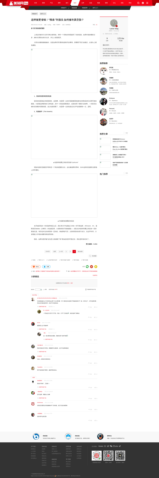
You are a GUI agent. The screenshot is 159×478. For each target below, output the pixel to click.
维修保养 (84, 8)
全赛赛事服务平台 (56, 453)
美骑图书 (44, 465)
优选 (90, 3)
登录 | (68, 283)
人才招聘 (33, 451)
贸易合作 (68, 466)
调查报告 (44, 458)
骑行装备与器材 (65, 260)
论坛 (114, 3)
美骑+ (43, 451)
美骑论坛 (44, 456)
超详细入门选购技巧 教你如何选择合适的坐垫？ (48, 271)
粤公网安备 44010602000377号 (63, 475)
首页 (35, 3)
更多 (127, 133)
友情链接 (79, 458)
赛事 (59, 3)
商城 (130, 3)
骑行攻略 (85, 260)
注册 (72, 283)
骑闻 (43, 3)
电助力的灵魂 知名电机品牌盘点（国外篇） (114, 53)
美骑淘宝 (54, 464)
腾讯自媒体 (69, 453)
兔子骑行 (44, 453)
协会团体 (79, 453)
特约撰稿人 (34, 458)
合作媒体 (79, 456)
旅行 (67, 3)
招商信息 (68, 464)
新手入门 (95, 8)
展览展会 (79, 451)
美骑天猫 (54, 461)
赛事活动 (79, 449)
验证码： (33, 289)
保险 (122, 3)
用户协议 (33, 453)
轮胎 (34, 260)
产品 (51, 3)
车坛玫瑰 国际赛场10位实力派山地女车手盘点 (114, 48)
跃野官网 (68, 449)
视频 (98, 3)
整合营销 (68, 461)
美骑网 (43, 449)
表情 (46, 289)
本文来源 (94, 256)
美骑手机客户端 (42, 306)
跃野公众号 (69, 456)
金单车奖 (44, 462)
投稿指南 (33, 456)
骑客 (106, 3)
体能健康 (74, 8)
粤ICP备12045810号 (75, 475)
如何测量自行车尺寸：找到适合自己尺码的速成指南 (84, 271)
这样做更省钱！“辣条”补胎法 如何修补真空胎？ (114, 55)
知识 (75, 3)
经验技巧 (63, 8)
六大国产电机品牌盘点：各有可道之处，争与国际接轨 (114, 51)
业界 (82, 3)
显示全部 (80, 251)
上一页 (61, 251)
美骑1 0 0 (54, 449)
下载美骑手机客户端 (91, 289)
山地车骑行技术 (52, 260)
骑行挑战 (76, 260)
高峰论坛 (44, 460)
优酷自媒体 (69, 451)
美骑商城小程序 (56, 466)
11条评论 (95, 275)
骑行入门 (41, 260)
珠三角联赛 (54, 451)
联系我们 (33, 449)
